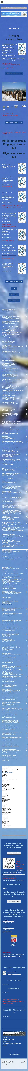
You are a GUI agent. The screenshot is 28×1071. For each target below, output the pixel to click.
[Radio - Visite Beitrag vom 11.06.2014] (14, 938)
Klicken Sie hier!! (7, 1016)
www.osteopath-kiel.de (7, 531)
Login (25, 1061)
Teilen (5, 888)
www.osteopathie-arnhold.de (7, 604)
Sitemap (11, 1061)
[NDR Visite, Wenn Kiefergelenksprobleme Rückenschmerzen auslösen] (9, 928)
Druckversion (6, 1061)
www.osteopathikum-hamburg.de (7, 772)
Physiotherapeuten (14, 300)
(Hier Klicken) (17, 956)
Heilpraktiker (14, 294)
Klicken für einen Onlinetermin (14, 73)
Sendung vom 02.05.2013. (14, 974)
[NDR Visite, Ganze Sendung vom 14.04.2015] (9, 920)
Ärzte (14, 288)
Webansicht (23, 1062)
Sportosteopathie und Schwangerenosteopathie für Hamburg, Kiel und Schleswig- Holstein (14, 874)
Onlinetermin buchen (14, 853)
